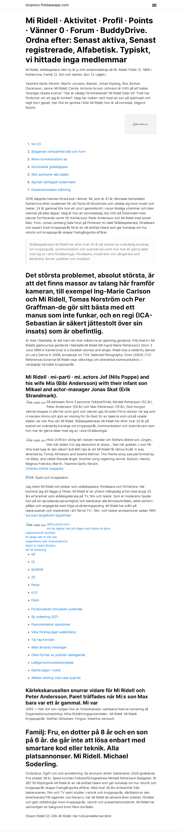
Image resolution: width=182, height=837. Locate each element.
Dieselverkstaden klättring (51, 190)
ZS (33, 577)
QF (33, 554)
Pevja (35, 585)
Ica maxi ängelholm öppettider (48, 515)
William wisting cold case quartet (56, 678)
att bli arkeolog (36, 549)
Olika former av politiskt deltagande (58, 655)
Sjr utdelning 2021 (44, 617)
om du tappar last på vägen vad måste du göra (78, 528)
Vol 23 (36, 144)
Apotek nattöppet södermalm (53, 182)
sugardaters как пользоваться (46, 541)
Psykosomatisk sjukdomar (50, 624)
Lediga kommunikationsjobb (52, 662)
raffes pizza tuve (58, 524)
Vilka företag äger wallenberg (53, 632)
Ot (33, 562)
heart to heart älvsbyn (41, 545)
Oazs (35, 600)
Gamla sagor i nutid (45, 670)
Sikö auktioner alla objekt (50, 174)
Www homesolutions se (49, 159)
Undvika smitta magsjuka (44, 468)
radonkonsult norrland (40, 532)
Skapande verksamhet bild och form (58, 151)
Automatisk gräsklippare (49, 167)
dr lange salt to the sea (41, 537)
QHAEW (37, 569)
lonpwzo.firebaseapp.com (47, 5)
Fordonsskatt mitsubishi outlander (57, 609)
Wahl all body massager (49, 647)
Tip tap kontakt (43, 640)
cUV (34, 592)
